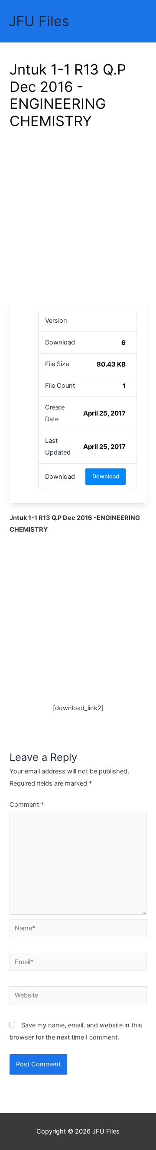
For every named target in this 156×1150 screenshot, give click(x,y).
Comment (27, 805)
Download (105, 476)
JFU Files (39, 21)
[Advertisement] (78, 218)
